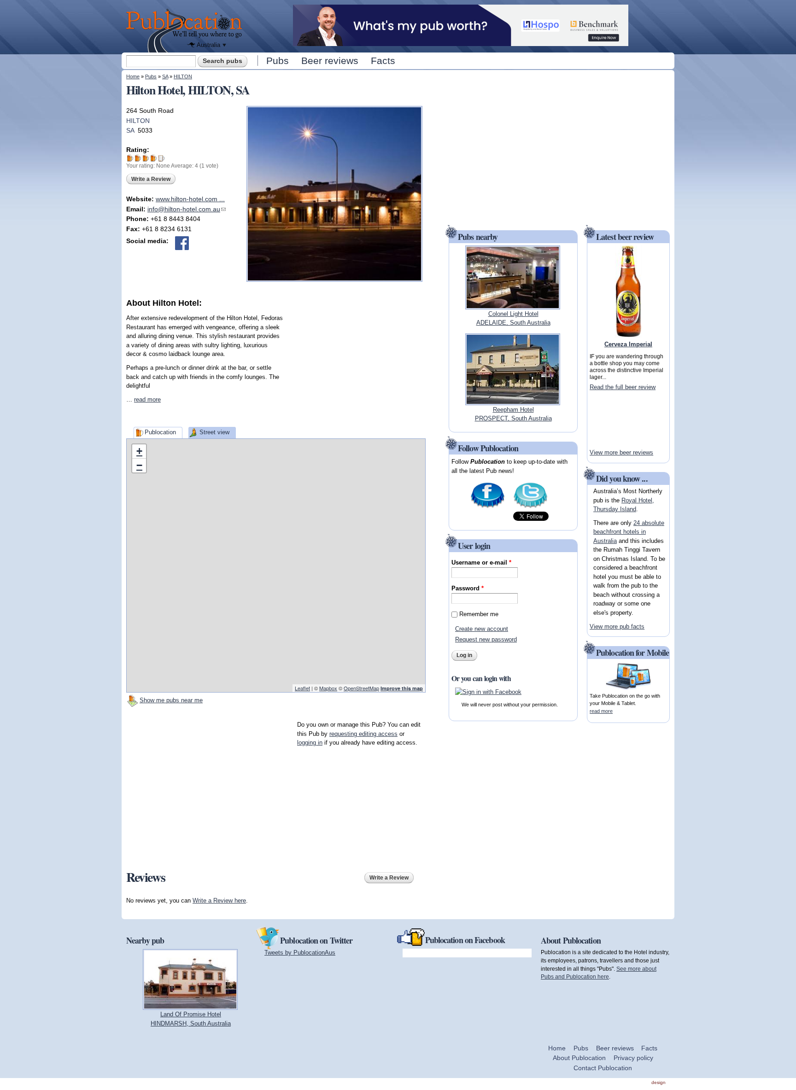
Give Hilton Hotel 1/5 (130, 158)
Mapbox (328, 688)
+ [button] (139, 451)
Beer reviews (329, 60)
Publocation (160, 432)
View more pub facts (617, 626)
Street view (214, 432)
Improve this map (401, 688)
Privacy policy (633, 1057)
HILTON (183, 76)
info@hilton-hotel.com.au (186, 209)
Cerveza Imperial (628, 344)
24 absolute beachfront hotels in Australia (628, 531)
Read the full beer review (623, 387)
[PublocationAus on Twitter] (530, 507)
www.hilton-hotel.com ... (190, 199)
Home (133, 76)
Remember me (478, 614)
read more (147, 399)
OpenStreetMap (361, 688)
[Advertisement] (356, 366)
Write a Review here (219, 900)
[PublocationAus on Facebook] (487, 507)
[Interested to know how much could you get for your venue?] (460, 41)
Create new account (481, 628)
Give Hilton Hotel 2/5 (138, 158)
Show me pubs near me (171, 700)
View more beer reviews (621, 452)
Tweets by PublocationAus (299, 952)
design (658, 1082)
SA (165, 76)
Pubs (277, 60)
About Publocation (579, 1057)
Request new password (486, 639)
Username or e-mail (481, 562)
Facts (383, 60)
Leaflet (302, 688)
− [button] (139, 465)
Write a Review (150, 179)
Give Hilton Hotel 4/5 (154, 158)
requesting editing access (363, 733)
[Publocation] (186, 30)
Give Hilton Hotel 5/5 (161, 158)
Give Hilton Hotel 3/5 (146, 158)
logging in (309, 742)
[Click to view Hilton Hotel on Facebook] (182, 243)
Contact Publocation (603, 1068)
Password (467, 588)
